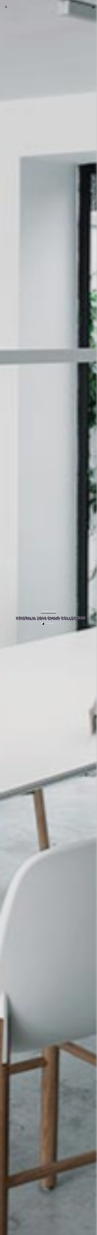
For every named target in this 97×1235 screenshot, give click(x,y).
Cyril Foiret (49, 623)
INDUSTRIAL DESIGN (48, 612)
